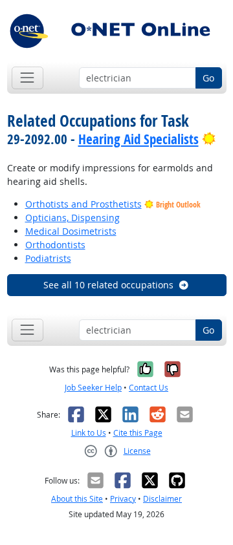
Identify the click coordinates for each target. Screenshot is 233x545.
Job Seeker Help (93, 387)
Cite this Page (137, 432)
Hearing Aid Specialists (138, 139)
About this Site (77, 498)
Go (208, 78)
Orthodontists (55, 245)
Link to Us (88, 432)
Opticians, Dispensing (72, 217)
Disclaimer (162, 498)
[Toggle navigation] (27, 78)
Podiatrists (48, 258)
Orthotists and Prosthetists (83, 204)
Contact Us (148, 387)
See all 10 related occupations (108, 285)
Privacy (123, 498)
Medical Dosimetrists (70, 231)
